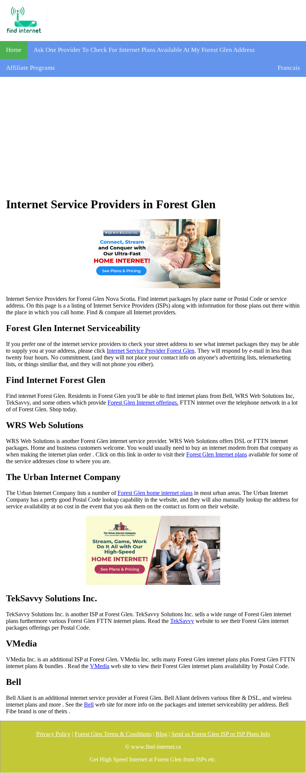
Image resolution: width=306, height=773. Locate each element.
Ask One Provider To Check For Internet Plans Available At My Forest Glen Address (144, 49)
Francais (289, 67)
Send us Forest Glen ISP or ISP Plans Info (220, 734)
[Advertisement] (153, 137)
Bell (89, 704)
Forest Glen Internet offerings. (142, 402)
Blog (161, 734)
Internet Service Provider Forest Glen (150, 350)
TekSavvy (182, 621)
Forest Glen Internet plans (216, 454)
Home (14, 49)
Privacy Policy (53, 734)
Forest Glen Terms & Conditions (113, 734)
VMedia (99, 666)
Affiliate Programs (30, 67)
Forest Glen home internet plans (155, 493)
